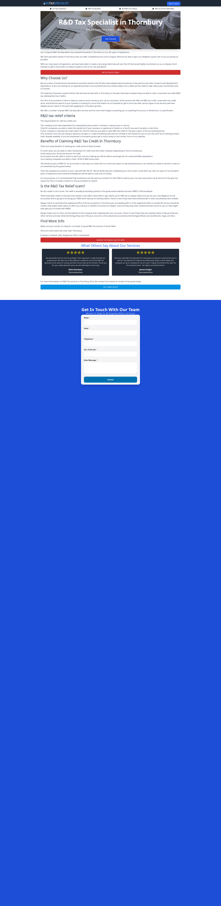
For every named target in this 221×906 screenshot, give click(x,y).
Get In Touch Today (110, 72)
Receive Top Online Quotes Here (110, 240)
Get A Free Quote (110, 287)
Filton (75, 235)
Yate (60, 235)
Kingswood (67, 235)
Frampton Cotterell (49, 235)
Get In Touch (174, 4)
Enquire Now (110, 294)
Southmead (84, 235)
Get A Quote (110, 39)
